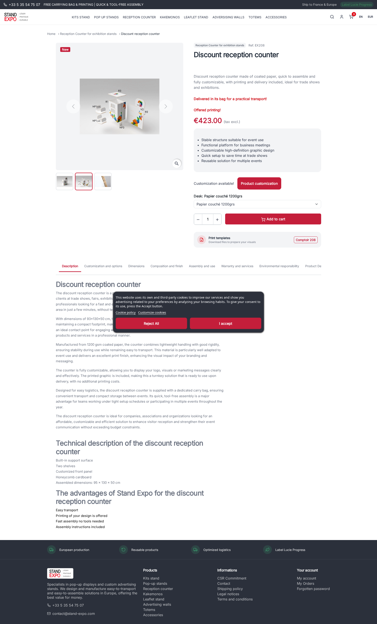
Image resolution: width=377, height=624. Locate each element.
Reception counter (158, 588)
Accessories (153, 615)
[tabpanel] (188, 405)
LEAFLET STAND (196, 17)
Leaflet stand (153, 599)
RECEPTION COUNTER (139, 17)
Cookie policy (126, 312)
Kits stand (151, 578)
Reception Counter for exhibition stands (88, 34)
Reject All (151, 323)
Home (51, 34)
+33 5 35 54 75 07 (68, 605)
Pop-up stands (155, 583)
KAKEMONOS (170, 17)
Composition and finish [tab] (167, 266)
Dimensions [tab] (136, 266)
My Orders (305, 583)
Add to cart (275, 219)
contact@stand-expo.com (73, 613)
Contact (223, 583)
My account (306, 578)
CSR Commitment (231, 578)
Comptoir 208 (306, 240)
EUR (370, 16)
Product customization (259, 183)
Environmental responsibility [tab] (279, 266)
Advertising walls (157, 604)
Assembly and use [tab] (202, 266)
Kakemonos (153, 594)
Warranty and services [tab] (237, 266)
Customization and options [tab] (103, 266)
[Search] (332, 17)
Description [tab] (70, 266)
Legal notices (228, 594)
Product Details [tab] (316, 266)
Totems (149, 609)
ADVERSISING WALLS (228, 17)
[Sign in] (342, 17)
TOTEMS (254, 17)
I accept (225, 323)
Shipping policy (230, 588)
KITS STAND (81, 17)
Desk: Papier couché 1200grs (218, 196)
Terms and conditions (235, 599)
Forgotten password (313, 588)
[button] (198, 219)
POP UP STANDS (106, 17)
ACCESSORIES (276, 17)
